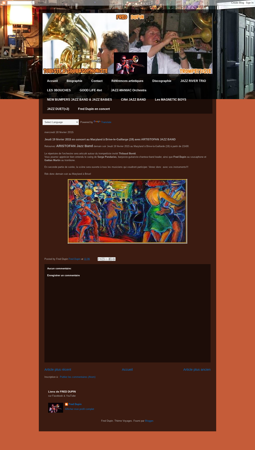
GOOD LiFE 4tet (91, 90)
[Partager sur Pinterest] (114, 259)
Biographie (74, 80)
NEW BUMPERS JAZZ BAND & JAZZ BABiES (79, 99)
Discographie (161, 80)
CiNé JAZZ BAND (133, 99)
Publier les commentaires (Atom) (77, 377)
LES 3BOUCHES (59, 90)
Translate (106, 122)
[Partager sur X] (106, 259)
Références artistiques (127, 80)
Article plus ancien (197, 369)
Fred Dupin (75, 404)
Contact (96, 80)
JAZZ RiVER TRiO (193, 80)
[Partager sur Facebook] (110, 259)
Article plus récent (57, 369)
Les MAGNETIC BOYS (170, 99)
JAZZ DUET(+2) (58, 108)
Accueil (52, 80)
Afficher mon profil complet (79, 409)
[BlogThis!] (103, 259)
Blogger (149, 420)
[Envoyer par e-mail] (99, 259)
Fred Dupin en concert (94, 108)
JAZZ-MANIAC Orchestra (128, 90)
